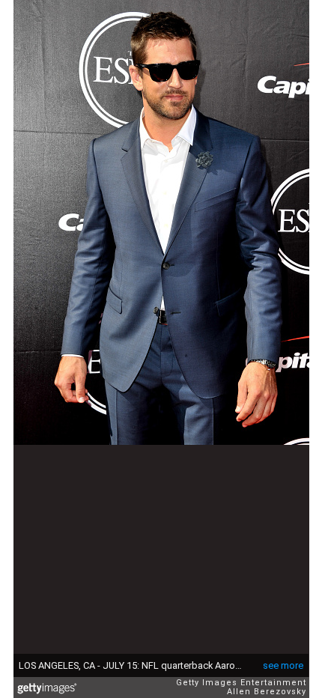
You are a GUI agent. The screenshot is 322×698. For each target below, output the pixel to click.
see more (283, 665)
